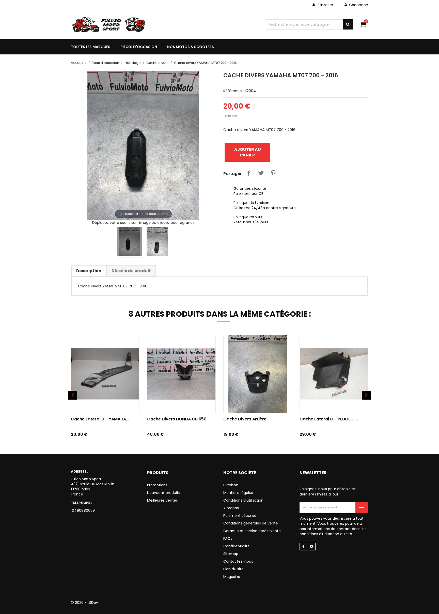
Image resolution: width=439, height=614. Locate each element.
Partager (249, 173)
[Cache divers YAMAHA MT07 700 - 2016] (129, 242)
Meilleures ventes (162, 500)
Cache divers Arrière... (246, 419)
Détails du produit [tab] (131, 271)
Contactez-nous (238, 561)
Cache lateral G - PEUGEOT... (329, 419)
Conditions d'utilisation (243, 500)
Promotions (157, 485)
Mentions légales (238, 492)
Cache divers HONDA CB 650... (178, 419)
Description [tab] (88, 271)
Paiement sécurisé (239, 515)
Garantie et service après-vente (252, 530)
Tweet (261, 173)
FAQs (227, 538)
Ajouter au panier (247, 152)
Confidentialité (236, 546)
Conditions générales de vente (250, 523)
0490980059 (83, 510)
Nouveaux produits (163, 492)
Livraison (230, 485)
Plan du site (233, 569)
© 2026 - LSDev (84, 602)
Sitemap (230, 553)
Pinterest (273, 173)
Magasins (231, 576)
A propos (231, 507)
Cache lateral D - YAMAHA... (100, 419)
